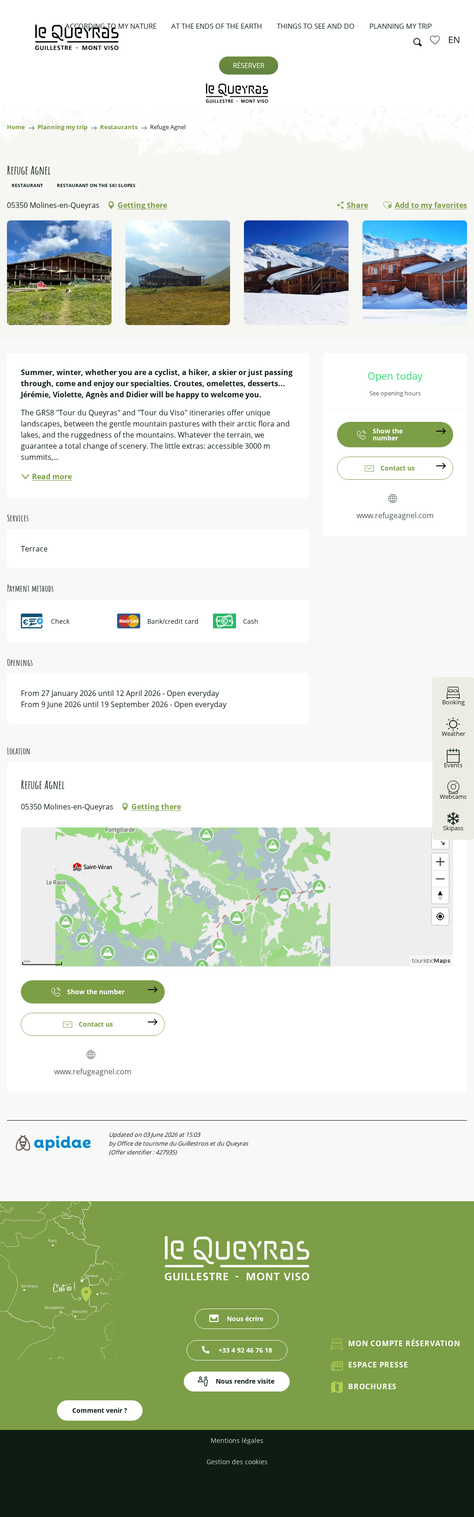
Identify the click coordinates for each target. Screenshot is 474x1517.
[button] (415, 40)
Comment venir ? (99, 1410)
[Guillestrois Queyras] (76, 42)
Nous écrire (245, 1318)
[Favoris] (436, 39)
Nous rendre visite (245, 1381)
